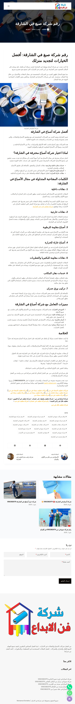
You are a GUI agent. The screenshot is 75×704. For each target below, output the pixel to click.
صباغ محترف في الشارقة (59, 437)
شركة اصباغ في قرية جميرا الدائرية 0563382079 (54, 679)
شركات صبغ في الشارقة (20, 424)
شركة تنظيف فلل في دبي (59, 405)
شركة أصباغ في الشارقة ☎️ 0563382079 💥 (56, 502)
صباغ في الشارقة (43, 432)
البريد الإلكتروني (41, 554)
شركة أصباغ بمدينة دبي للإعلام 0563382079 (56, 687)
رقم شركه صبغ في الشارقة (58, 420)
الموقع (21, 554)
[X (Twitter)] (45, 445)
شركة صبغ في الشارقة (41, 428)
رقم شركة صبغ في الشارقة (36, 416)
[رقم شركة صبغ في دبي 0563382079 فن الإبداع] (55, 518)
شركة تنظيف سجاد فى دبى (35, 393)
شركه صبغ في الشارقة (59, 432)
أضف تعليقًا (66, 562)
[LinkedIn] (14, 445)
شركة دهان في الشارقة (59, 428)
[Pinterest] (29, 445)
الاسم (67, 554)
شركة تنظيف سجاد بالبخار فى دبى (56, 393)
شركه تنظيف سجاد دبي (41, 395)
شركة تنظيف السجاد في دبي (18, 390)
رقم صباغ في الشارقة (39, 420)
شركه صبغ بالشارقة (24, 428)
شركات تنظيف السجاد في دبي (58, 390)
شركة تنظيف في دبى (21, 401)
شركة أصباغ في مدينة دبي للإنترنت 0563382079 (54, 684)
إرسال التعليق (65, 581)
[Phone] (69, 687)
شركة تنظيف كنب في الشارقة (43, 206)
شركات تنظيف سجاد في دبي (37, 390)
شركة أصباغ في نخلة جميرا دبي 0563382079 (55, 689)
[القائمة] (8, 6)
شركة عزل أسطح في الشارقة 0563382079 (21, 502)
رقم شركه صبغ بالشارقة (16, 416)
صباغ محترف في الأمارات (26, 432)
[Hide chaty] (69, 699)
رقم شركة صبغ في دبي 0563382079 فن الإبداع (55, 529)
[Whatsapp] (69, 693)
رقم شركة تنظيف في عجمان (39, 401)
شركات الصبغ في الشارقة (21, 420)
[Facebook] (60, 445)
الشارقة (28, 29)
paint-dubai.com (50, 383)
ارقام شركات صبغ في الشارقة (57, 416)
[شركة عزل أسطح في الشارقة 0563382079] (20, 490)
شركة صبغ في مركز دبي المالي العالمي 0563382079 (53, 681)
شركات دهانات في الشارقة (40, 424)
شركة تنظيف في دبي (57, 395)
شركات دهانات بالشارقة (59, 424)
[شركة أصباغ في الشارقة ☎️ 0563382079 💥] (55, 490)
